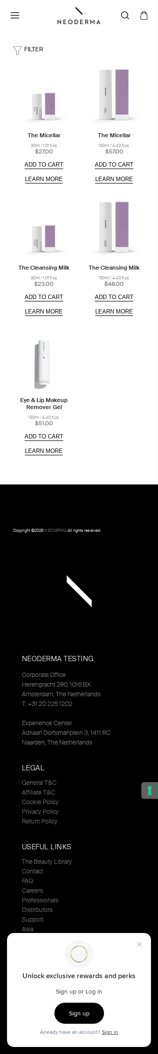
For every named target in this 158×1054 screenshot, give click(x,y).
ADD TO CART (44, 164)
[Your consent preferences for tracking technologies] (149, 790)
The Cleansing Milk (43, 267)
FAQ (27, 881)
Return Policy (39, 821)
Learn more (44, 179)
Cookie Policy (40, 802)
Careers (32, 890)
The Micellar (44, 135)
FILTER (33, 49)
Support (32, 919)
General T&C (39, 783)
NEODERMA (55, 530)
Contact (32, 871)
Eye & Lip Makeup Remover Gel (44, 403)
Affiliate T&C (38, 792)
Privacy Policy (40, 811)
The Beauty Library (47, 861)
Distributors (37, 910)
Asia (27, 929)
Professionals (40, 900)
